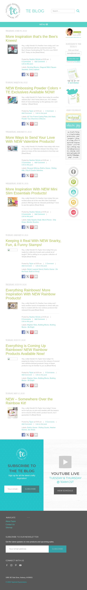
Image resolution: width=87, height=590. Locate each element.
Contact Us (10, 524)
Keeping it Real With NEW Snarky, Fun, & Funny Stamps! (33, 243)
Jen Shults (31, 430)
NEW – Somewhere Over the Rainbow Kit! (29, 401)
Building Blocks (43, 325)
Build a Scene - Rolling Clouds (38, 427)
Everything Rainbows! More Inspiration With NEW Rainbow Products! (30, 294)
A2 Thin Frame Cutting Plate (37, 116)
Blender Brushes (33, 222)
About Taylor (11, 521)
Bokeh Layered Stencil (35, 269)
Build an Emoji (34, 271)
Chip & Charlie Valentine (34, 170)
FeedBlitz (77, 62)
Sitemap (9, 528)
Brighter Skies (32, 325)
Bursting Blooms (33, 67)
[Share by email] (36, 74)
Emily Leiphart (34, 69)
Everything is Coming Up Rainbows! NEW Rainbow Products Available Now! (26, 350)
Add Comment (39, 61)
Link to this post (27, 64)
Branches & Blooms (38, 119)
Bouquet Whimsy (33, 168)
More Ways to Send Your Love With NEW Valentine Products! (30, 139)
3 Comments (49, 422)
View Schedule (65, 491)
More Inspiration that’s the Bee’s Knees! (32, 38)
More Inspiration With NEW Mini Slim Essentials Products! (31, 191)
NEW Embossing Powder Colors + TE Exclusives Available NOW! (33, 90)
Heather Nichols (35, 59)
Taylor (31, 111)
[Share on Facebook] (23, 74)
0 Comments (26, 61)
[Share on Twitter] (27, 74)
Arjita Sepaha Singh (34, 220)
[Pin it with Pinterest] (32, 74)
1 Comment (49, 111)
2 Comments (26, 162)
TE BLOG (35, 10)
